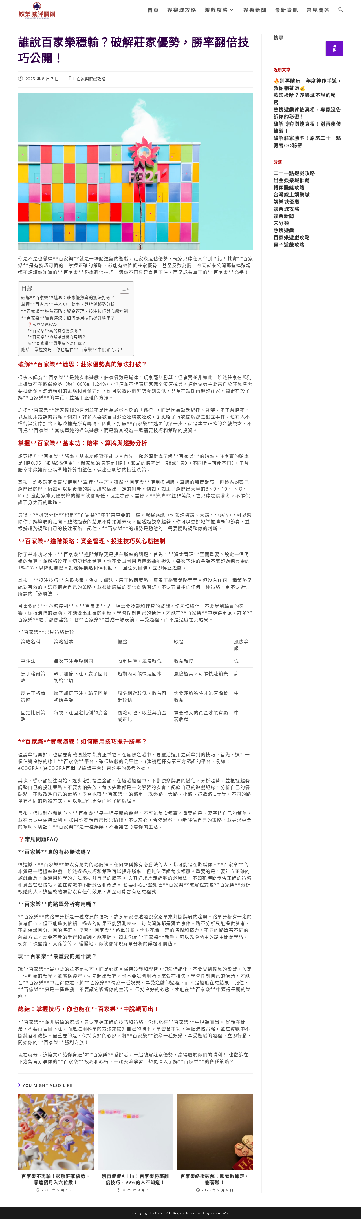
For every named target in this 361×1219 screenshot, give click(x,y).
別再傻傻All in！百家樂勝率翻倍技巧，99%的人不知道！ (135, 1179)
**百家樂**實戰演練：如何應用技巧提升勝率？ (68, 318)
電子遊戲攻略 (289, 244)
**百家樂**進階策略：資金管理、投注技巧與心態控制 (74, 311)
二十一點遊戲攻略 (294, 173)
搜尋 (279, 37)
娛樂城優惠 (287, 201)
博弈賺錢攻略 (289, 187)
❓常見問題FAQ (42, 324)
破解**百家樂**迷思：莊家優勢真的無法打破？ (68, 297)
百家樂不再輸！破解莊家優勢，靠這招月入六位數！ (56, 1179)
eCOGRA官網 (60, 768)
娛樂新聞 (284, 216)
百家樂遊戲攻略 (91, 78)
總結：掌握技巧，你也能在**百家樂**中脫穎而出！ (72, 349)
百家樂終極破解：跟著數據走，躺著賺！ (215, 1179)
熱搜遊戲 (284, 230)
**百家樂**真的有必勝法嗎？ (55, 330)
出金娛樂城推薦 (292, 180)
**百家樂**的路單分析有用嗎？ (57, 336)
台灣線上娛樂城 (292, 194)
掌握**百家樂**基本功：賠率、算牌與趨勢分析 (68, 304)
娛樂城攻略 (287, 209)
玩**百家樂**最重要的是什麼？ (57, 342)
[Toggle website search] (340, 10)
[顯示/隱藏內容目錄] (121, 289)
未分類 (281, 223)
